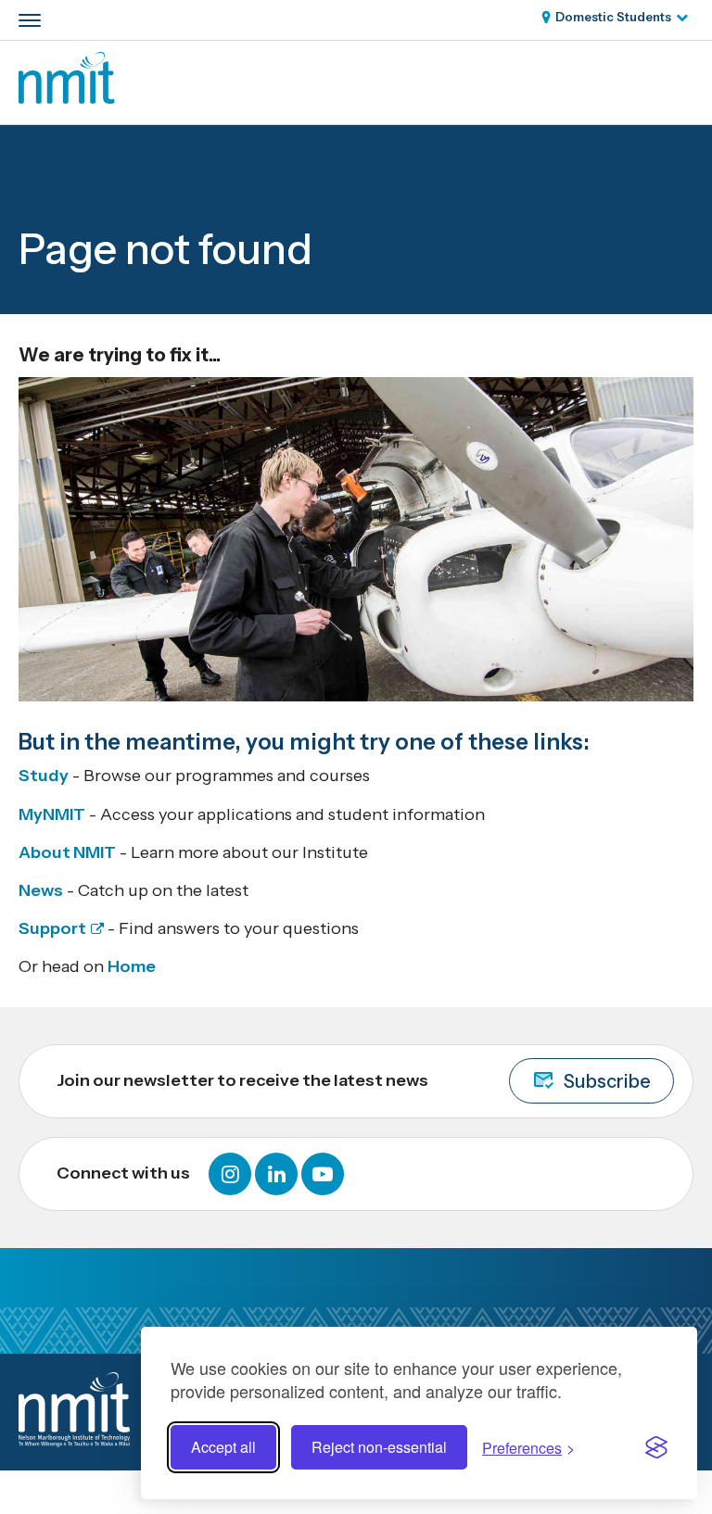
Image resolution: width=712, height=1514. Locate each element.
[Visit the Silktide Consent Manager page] (656, 1447)
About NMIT (67, 852)
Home (132, 966)
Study (44, 775)
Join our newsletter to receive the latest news (354, 1081)
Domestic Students (613, 16)
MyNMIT (52, 814)
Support (52, 928)
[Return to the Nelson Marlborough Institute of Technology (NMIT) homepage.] (67, 98)
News (41, 890)
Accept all (223, 1446)
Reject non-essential (379, 1446)
